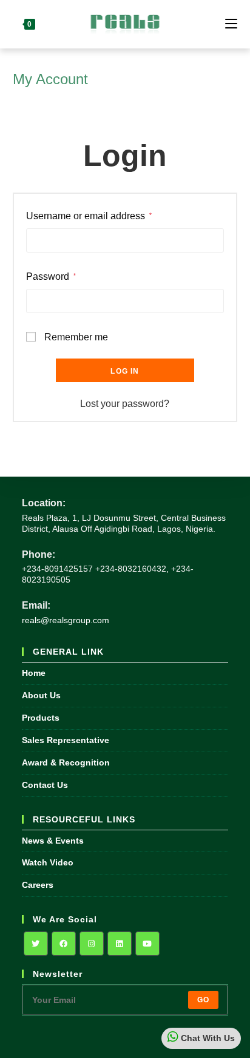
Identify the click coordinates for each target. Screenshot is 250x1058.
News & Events (53, 840)
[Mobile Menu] (231, 24)
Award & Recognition (66, 762)
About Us (41, 695)
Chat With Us (206, 1038)
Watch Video (47, 862)
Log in (124, 371)
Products (40, 717)
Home (34, 673)
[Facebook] (64, 943)
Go (203, 1000)
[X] (36, 943)
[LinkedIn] (119, 943)
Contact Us (45, 785)
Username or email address (89, 216)
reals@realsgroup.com (65, 620)
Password (51, 276)
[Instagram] (91, 943)
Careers (37, 885)
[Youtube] (147, 943)
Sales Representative (65, 740)
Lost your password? (124, 403)
